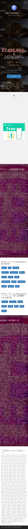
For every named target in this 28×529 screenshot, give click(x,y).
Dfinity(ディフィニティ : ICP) (19, 357)
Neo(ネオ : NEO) (16, 393)
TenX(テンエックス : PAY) (18, 425)
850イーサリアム (15, 492)
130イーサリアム (6, 482)
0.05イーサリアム (14, 455)
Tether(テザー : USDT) (14, 426)
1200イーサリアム (9, 495)
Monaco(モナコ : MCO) (22, 389)
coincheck (12, 84)
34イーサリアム (4, 472)
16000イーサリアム (6, 509)
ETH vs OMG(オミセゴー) (18, 217)
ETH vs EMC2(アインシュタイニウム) (8, 196)
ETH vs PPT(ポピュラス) (15, 223)
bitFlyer (3, 84)
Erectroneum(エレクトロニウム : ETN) (8, 364)
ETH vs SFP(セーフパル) (14, 229)
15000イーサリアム (21, 508)
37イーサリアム (4, 473)
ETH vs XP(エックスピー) (16, 252)
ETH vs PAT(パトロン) (5, 220)
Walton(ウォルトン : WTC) (21, 437)
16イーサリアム (5, 463)
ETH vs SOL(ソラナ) (11, 232)
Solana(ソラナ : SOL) (12, 415)
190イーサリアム (17, 485)
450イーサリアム (19, 488)
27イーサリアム (21, 468)
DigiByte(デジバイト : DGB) (6, 359)
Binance (12, 85)
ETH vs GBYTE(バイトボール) (16, 184)
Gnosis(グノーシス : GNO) (18, 373)
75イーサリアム (4, 478)
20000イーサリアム (16, 509)
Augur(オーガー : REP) (22, 328)
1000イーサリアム (16, 494)
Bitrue (8, 88)
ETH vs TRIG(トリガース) (8, 243)
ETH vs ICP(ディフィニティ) (20, 191)
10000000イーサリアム (6, 521)
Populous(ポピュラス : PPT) (19, 403)
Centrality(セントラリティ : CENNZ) (12, 346)
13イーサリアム (6, 462)
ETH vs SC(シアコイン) (10, 230)
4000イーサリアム (15, 502)
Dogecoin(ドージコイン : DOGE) (7, 360)
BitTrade (7, 85)
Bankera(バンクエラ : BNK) (21, 330)
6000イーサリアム (18, 504)
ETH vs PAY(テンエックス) (18, 239)
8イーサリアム (17, 459)
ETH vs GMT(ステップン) (18, 235)
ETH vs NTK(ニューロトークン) (14, 216)
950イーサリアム (7, 494)
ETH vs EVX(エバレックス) (10, 200)
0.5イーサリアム (5, 456)
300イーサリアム (18, 486)
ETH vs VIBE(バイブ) (4, 249)
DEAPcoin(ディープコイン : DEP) (11, 356)
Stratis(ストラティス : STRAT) (14, 421)
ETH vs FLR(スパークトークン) (9, 233)
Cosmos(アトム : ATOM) (18, 353)
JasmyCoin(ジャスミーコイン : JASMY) (9, 383)
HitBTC (21, 85)
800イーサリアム (6, 492)
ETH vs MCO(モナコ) (14, 213)
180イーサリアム (8, 485)
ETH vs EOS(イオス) (8, 197)
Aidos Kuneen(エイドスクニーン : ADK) (9, 325)
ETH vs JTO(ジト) (21, 209)
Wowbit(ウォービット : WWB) (11, 439)
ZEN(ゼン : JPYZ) (10, 442)
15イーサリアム (23, 462)
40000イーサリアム (6, 512)
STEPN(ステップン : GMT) (10, 419)
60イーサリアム (4, 476)
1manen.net (4, 2)
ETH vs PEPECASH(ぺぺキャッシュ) (19, 220)
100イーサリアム (21, 479)
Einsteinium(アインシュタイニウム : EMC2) (17, 361)
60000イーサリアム (12, 514)
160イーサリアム (7, 483)
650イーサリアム (5, 491)
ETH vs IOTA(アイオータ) (19, 207)
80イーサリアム (13, 478)
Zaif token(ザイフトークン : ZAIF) (10, 441)
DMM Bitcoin (16, 87)
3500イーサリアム (5, 502)
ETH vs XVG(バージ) (7, 248)
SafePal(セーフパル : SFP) (5, 411)
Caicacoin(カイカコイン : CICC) (12, 344)
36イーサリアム (21, 472)
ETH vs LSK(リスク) (18, 212)
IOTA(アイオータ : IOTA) (15, 382)
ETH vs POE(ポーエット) (5, 222)
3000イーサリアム (21, 501)
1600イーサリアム (22, 496)
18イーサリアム (21, 463)
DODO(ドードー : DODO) (19, 359)
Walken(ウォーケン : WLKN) (7, 437)
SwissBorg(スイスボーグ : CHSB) (17, 424)
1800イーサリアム (14, 498)
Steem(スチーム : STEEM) (11, 418)
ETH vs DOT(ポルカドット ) (18, 222)
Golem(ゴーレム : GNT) (5, 374)
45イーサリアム (13, 475)
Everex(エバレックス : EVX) (10, 369)
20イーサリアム (13, 465)
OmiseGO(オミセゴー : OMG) (6, 398)
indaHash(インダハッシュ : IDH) (11, 380)
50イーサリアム (21, 475)
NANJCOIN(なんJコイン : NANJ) (7, 392)
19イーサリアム (4, 465)
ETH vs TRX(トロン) (19, 243)
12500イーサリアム (11, 508)
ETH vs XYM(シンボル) (6, 239)
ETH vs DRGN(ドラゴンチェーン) (18, 194)
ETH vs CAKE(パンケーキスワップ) (19, 219)
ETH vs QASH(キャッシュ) (18, 225)
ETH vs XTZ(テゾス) (23, 241)
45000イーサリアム (16, 512)
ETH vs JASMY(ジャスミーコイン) (7, 209)
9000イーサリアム (22, 505)
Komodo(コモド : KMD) (5, 385)
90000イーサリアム (17, 515)
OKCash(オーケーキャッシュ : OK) (16, 396)
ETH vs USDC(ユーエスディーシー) (19, 245)
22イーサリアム (4, 466)
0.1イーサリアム (23, 455)
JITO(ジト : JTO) (22, 383)
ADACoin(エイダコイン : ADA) (7, 324)
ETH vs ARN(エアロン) (18, 173)
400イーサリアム (10, 488)
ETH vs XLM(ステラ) (7, 235)
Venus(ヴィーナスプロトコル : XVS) (11, 434)
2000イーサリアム (8, 499)
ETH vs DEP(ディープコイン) (16, 190)
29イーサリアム (13, 469)
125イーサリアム (22, 481)
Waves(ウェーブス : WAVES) (6, 438)
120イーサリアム (13, 481)
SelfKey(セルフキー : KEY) (10, 412)
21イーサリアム (21, 465)
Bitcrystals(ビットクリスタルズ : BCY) (12, 340)
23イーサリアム (13, 466)
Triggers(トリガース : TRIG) (19, 429)
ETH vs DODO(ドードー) (18, 193)
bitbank (22, 87)
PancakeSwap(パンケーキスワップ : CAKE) (10, 399)
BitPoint (10, 87)
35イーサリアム (13, 472)
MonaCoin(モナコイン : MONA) (8, 390)
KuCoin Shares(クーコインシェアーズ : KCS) (11, 386)
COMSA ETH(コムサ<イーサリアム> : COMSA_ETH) (15, 350)
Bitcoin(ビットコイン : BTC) (13, 333)
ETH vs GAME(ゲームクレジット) (7, 203)
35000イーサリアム (22, 511)
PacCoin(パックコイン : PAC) (21, 398)
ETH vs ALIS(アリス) (16, 174)
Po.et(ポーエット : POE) (5, 402)
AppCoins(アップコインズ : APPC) (8, 328)
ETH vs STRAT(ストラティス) (20, 236)
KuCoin (17, 85)
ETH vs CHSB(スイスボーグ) (21, 238)
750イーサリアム (23, 491)
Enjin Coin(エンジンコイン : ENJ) (8, 363)
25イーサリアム (4, 468)
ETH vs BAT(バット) (13, 177)
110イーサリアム (5, 481)
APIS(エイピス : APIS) (20, 327)
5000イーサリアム (8, 504)
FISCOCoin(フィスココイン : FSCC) (11, 370)
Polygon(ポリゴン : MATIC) (6, 403)
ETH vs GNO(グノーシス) (22, 203)
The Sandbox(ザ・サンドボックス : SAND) (13, 428)
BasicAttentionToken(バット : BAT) (7, 331)
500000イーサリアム (6, 520)
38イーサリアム (13, 473)
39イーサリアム (21, 473)
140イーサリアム (14, 482)
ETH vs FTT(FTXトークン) (20, 202)
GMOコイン (18, 84)
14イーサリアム (14, 462)
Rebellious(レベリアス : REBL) (15, 408)
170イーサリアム (16, 483)
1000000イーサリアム (17, 520)
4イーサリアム (11, 457)
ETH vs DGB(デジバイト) (5, 193)
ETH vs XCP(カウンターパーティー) (16, 189)
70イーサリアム (21, 476)
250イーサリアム (9, 486)
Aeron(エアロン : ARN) (20, 324)
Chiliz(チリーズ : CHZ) (14, 347)
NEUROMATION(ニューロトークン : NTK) (9, 395)
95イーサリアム (13, 479)
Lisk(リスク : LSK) (7, 387)
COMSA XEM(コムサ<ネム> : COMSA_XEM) (10, 351)
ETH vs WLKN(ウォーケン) (16, 249)
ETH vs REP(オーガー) (16, 176)
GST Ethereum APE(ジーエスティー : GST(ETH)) (16, 376)
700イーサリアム (14, 491)
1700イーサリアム (5, 498)
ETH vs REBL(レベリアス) (6, 228)
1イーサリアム (13, 456)
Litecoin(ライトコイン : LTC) (18, 387)
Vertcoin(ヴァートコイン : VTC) (11, 435)
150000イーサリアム (13, 517)
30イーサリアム (21, 469)
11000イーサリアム (16, 507)
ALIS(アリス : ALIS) (23, 325)
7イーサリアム (9, 459)
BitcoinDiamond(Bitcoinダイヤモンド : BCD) (10, 337)
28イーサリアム (4, 469)
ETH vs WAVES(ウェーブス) (15, 251)
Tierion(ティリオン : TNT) (6, 429)
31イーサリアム (4, 470)
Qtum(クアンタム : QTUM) (10, 406)
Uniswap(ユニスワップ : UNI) (16, 431)
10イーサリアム (7, 460)
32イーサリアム (12, 470)
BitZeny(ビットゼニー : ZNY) (10, 343)
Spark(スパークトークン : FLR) (12, 416)
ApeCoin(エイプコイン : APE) (7, 327)
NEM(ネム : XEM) (8, 393)
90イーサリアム (4, 479)
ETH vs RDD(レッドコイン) (19, 228)
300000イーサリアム (20, 518)
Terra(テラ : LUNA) (4, 426)
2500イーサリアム (11, 501)
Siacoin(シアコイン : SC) (9, 413)
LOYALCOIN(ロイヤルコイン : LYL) (8, 389)
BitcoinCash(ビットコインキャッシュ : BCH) (13, 335)
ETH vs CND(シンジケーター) (14, 187)
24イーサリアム (21, 466)
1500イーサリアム (12, 496)
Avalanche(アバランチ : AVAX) (7, 330)
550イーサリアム (12, 489)
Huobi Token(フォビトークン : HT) (12, 379)
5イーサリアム (19, 457)
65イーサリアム (13, 476)
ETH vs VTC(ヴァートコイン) (19, 248)
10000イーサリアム (6, 507)
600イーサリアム (21, 489)
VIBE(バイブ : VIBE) (23, 435)
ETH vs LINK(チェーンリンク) (14, 186)
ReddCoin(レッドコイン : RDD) (7, 409)
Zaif (7, 84)
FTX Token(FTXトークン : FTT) (11, 372)
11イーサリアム (15, 460)
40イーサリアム (4, 475)
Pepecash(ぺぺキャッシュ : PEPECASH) (15, 400)
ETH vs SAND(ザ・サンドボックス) (9, 242)
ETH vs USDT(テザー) (12, 241)
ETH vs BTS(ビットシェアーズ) (13, 183)
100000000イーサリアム (19, 521)
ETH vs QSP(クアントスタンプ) (18, 226)
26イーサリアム (13, 468)
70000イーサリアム (22, 514)
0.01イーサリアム (5, 455)
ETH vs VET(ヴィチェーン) (6, 246)
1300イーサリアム (19, 495)
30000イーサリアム (11, 511)
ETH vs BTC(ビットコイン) (13, 178)
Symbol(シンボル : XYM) (5, 425)
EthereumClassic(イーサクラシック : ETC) (15, 366)
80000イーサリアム (6, 515)
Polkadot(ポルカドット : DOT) (18, 402)
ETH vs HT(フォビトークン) (18, 204)
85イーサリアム (21, 478)
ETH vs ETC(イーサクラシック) (9, 199)
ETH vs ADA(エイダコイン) (6, 173)
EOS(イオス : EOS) (21, 363)
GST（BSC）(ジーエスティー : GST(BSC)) (9, 377)
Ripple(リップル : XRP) (20, 409)
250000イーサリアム (9, 518)
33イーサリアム (21, 470)
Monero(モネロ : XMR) (21, 390)
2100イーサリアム (18, 499)
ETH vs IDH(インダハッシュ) (15, 206)
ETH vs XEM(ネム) (20, 215)
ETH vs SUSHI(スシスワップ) (7, 238)
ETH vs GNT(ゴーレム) (6, 204)
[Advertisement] (14, 32)
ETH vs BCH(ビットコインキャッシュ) (16, 180)
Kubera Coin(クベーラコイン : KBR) (20, 385)
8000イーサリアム (12, 505)
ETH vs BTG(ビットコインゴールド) (8, 181)
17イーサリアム (13, 463)
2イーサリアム (21, 456)
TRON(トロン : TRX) (4, 431)
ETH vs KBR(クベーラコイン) (14, 210)
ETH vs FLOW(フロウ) (7, 202)
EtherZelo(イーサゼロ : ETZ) (6, 367)
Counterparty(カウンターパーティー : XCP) (9, 354)
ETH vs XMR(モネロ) (10, 215)
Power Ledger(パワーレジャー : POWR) (9, 405)
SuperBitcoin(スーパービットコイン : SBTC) (10, 422)
